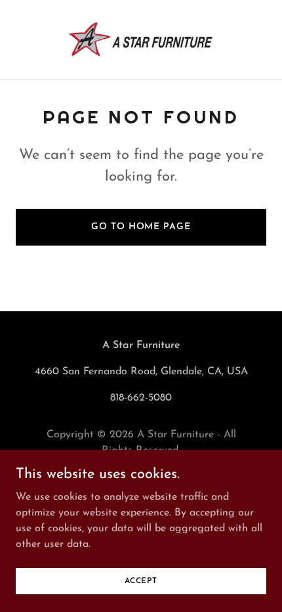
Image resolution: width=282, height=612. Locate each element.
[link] (141, 39)
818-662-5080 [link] (141, 398)
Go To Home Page (140, 227)
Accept (141, 580)
